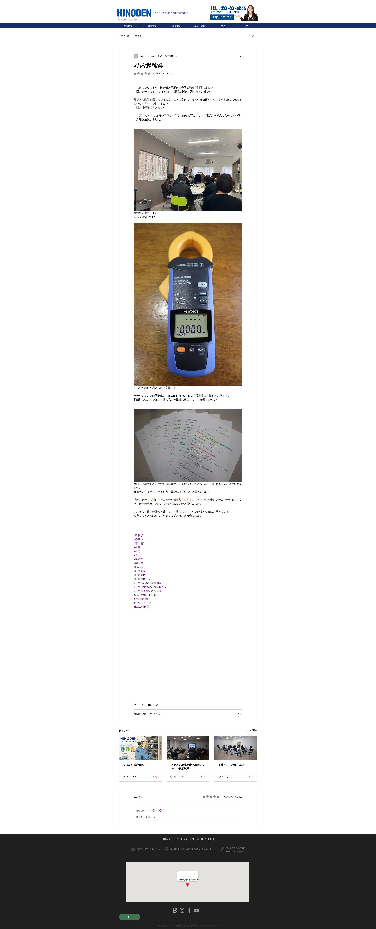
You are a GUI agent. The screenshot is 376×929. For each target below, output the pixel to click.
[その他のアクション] (240, 56)
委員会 (138, 36)
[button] (247, 26)
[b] (175, 910)
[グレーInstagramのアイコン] (182, 910)
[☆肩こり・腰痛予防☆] (235, 748)
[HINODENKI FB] (189, 910)
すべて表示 (252, 730)
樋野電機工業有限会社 (129, 19)
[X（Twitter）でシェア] (142, 704)
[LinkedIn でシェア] (149, 704)
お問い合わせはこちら (148, 848)
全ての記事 (124, 36)
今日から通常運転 (133, 765)
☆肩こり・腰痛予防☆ (231, 765)
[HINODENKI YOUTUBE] (196, 910)
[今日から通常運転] (140, 748)
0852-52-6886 (237, 848)
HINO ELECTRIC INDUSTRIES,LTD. (171, 13)
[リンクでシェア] (156, 704)
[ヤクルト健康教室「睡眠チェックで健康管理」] (188, 748)
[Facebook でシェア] (135, 704)
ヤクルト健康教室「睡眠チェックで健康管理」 (187, 766)
